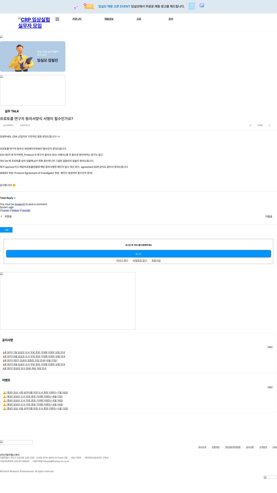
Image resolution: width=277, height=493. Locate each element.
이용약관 (215, 447)
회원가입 (156, 261)
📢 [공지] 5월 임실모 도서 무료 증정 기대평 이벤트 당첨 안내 (34, 364)
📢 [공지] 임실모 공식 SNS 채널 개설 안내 (24, 368)
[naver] (4, 210)
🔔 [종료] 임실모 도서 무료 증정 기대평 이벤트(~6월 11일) (33, 396)
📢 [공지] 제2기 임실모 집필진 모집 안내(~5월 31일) (30, 360)
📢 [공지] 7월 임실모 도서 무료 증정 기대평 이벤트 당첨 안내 (34, 352)
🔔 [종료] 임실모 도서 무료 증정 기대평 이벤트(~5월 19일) (33, 400)
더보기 (270, 347)
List (6, 230)
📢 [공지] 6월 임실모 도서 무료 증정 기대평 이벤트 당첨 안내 (34, 356)
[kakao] (14, 210)
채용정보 (109, 18)
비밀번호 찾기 (140, 261)
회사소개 (202, 447)
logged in (20, 204)
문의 (171, 18)
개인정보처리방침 (232, 447)
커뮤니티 (76, 18)
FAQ (275, 447)
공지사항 (250, 447)
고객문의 (263, 447)
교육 (139, 18)
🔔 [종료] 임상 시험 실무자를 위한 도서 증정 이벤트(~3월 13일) (35, 408)
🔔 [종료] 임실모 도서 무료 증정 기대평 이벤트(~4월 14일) (33, 404)
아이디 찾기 (122, 261)
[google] (25, 210)
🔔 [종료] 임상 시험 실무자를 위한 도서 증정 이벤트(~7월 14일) (35, 392)
